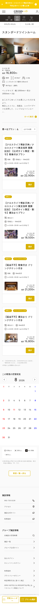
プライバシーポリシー (12, 576)
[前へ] (4, 379)
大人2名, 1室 (29, 24)
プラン (24, 20)
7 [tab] (22, 62)
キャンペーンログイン (12, 563)
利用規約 (7, 519)
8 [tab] (23, 62)
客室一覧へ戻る (19, 473)
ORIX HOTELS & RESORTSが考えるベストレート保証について (18, 586)
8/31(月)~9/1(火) (10, 24)
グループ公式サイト (11, 548)
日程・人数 (9, 20)
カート (31, 20)
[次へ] (34, 379)
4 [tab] (16, 62)
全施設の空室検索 (10, 535)
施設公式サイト (10, 513)
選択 (30, 185)
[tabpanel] (19, 51)
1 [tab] (11, 62)
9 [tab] (25, 62)
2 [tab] (13, 62)
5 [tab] (18, 62)
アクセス (7, 506)
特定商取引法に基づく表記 (14, 580)
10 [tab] (27, 62)
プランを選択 (30, 599)
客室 (17, 20)
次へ (34, 379)
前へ (4, 379)
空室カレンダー (12, 599)
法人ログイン (9, 558)
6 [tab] (20, 62)
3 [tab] (15, 62)
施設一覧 (7, 541)
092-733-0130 (9, 500)
